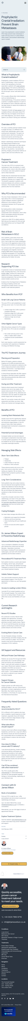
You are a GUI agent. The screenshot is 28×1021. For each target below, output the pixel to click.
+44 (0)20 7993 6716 (13, 917)
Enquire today (7, 853)
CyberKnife (4, 953)
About (3, 966)
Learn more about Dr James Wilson (11, 910)
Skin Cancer (4, 935)
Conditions (4, 968)
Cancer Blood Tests (7, 956)
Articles (3, 974)
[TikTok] (7, 998)
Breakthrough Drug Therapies (9, 949)
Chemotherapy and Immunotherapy (11, 951)
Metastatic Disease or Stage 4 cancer (12, 937)
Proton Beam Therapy (7, 945)
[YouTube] (13, 998)
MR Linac (4, 954)
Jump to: (5, 69)
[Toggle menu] (25, 3)
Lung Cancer (14, 838)
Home (3, 964)
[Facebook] (4, 998)
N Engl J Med (5, 273)
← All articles (4, 12)
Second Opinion (5, 972)
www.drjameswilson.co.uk (19, 819)
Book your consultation (9, 906)
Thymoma (4, 939)
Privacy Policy (18, 1004)
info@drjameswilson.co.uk (8, 804)
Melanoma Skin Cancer (7, 934)
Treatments (4, 970)
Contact (3, 975)
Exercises (4, 958)
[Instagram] (2, 998)
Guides (14, 836)
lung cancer (18, 110)
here (18, 809)
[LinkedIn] (10, 998)
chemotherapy (5, 772)
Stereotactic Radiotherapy (8, 947)
